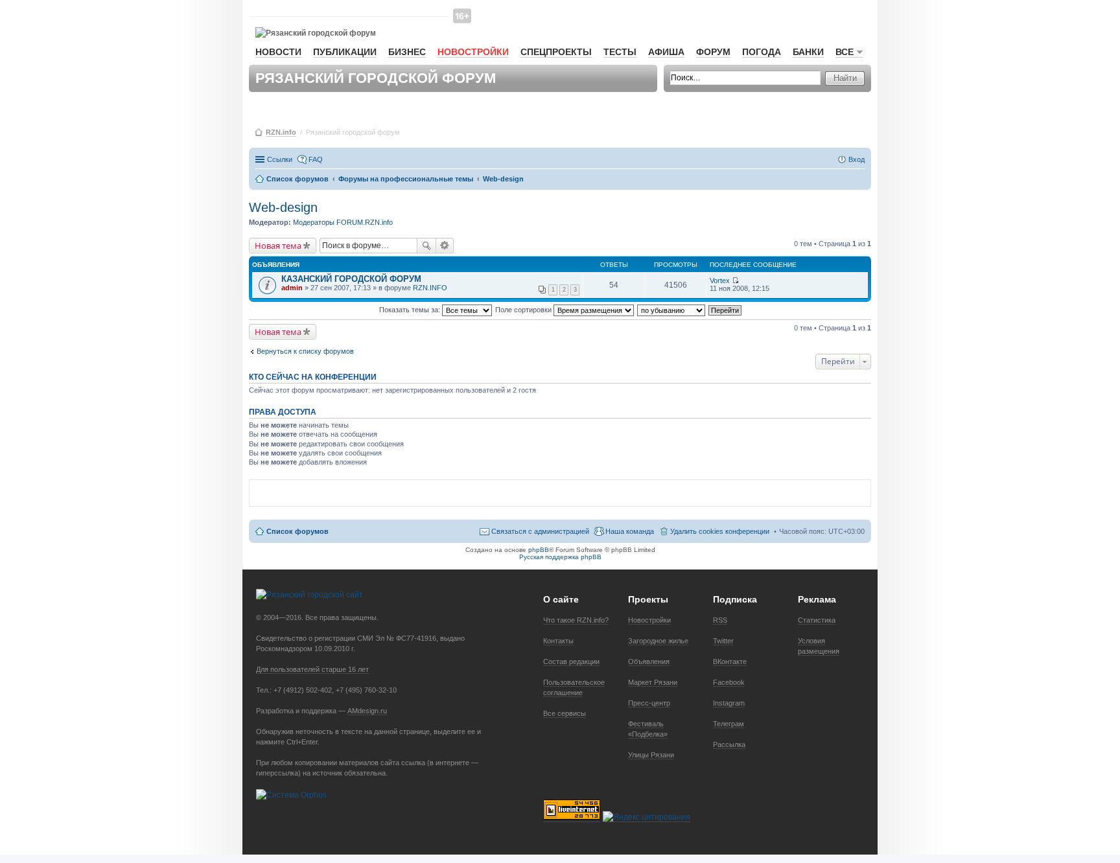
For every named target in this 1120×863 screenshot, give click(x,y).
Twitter (723, 641)
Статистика (816, 620)
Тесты (619, 52)
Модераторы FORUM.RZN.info (343, 222)
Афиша (666, 52)
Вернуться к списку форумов (305, 351)
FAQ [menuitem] (316, 159)
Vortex (720, 280)
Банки (808, 52)
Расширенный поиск (445, 245)
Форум (713, 52)
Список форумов (297, 531)
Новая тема (278, 245)
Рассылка (729, 744)
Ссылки (279, 159)
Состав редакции (571, 661)
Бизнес (407, 52)
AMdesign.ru (367, 711)
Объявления (649, 661)
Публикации (345, 52)
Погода (761, 52)
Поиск (426, 245)
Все (844, 52)
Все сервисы (564, 713)
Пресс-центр (649, 703)
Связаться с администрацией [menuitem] (540, 531)
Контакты (558, 641)
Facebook (729, 682)
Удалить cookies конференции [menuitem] (719, 531)
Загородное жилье (658, 641)
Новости (278, 52)
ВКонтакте (730, 661)
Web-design (283, 207)
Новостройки (473, 52)
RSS (720, 620)
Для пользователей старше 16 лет (312, 669)
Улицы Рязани (651, 755)
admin (292, 288)
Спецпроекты (556, 52)
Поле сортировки (524, 310)
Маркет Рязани (652, 682)
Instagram (729, 703)
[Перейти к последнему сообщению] (735, 280)
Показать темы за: (410, 310)
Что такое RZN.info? (576, 620)
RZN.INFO (430, 288)
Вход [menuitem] (856, 159)
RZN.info (281, 132)
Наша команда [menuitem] (629, 531)
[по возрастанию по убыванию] (671, 310)
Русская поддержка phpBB (560, 556)
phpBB (538, 549)
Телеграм (728, 724)
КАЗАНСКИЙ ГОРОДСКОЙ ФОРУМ (351, 279)
